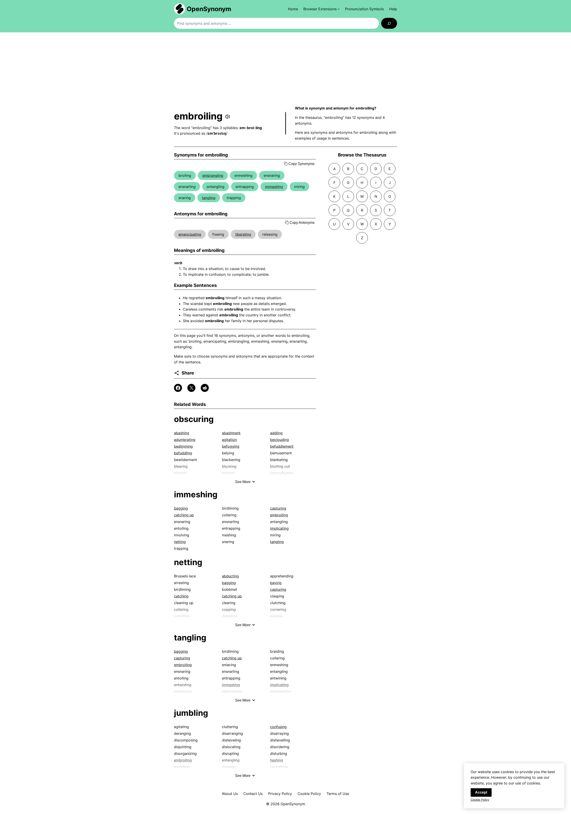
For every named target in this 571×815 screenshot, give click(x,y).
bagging (181, 508)
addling (276, 433)
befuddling (183, 453)
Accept (481, 792)
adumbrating (184, 439)
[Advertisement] (285, 69)
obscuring (194, 419)
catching (181, 596)
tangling (208, 198)
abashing (181, 433)
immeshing (274, 186)
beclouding (279, 439)
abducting (230, 576)
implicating (279, 528)
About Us (230, 793)
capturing (278, 508)
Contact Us (253, 793)
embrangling (212, 175)
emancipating (189, 234)
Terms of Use (338, 793)
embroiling (279, 515)
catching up (184, 515)
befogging (230, 446)
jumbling (191, 713)
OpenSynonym (209, 9)
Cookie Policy (309, 793)
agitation (229, 439)
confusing (278, 726)
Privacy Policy (280, 793)
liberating (243, 234)
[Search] (389, 23)
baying (275, 582)
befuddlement (282, 446)
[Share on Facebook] (178, 388)
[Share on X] (191, 388)
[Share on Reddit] (205, 388)
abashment (231, 433)
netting (180, 541)
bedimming (183, 446)
